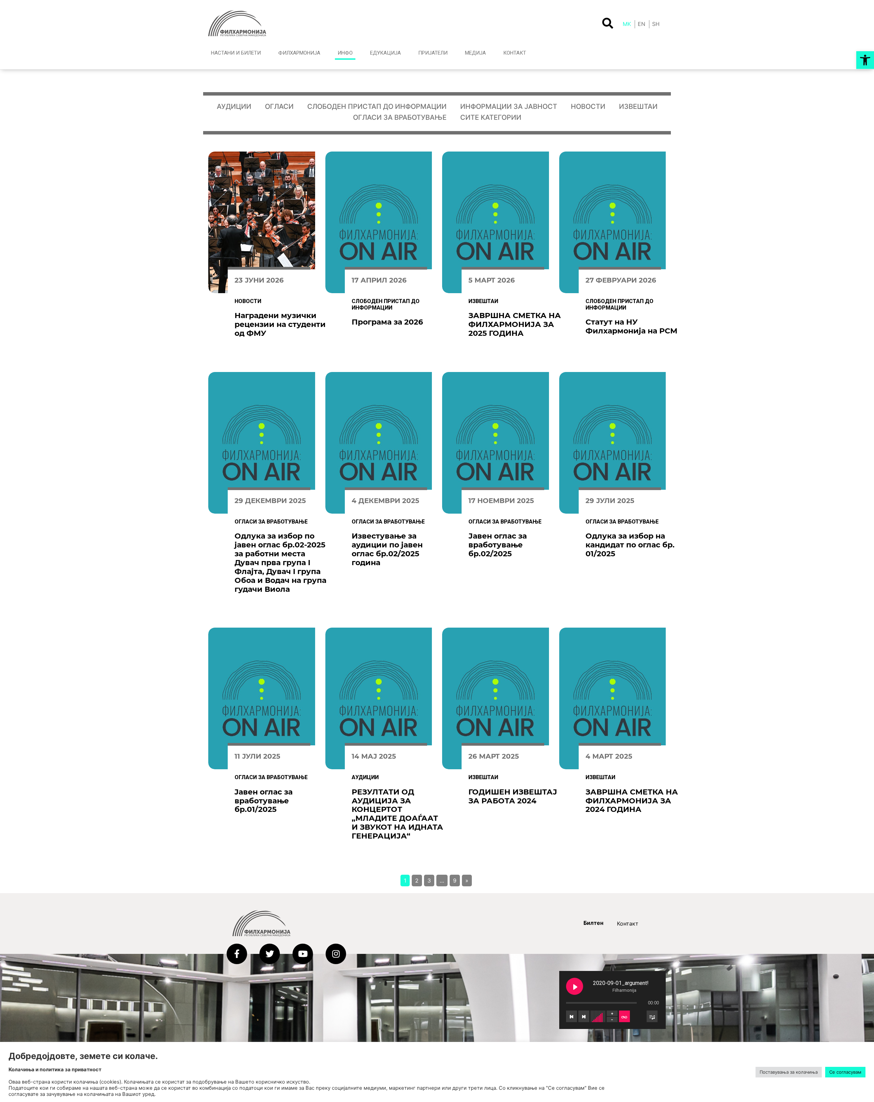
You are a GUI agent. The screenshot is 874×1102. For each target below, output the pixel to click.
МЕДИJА (475, 53)
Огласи (279, 106)
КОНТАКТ (514, 53)
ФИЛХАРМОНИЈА (299, 53)
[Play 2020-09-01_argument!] (574, 986)
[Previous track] (571, 1016)
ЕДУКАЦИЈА (385, 53)
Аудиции (234, 106)
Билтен (593, 922)
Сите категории (490, 117)
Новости (588, 106)
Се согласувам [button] (845, 1072)
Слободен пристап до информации (377, 106)
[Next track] (583, 1016)
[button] (865, 60)
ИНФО (345, 53)
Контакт (627, 923)
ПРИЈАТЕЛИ (433, 53)
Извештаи (638, 106)
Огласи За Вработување (400, 117)
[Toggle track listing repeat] (624, 1016)
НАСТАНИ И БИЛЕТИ (236, 53)
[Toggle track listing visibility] (652, 1016)
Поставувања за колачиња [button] (789, 1072)
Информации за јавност (508, 106)
